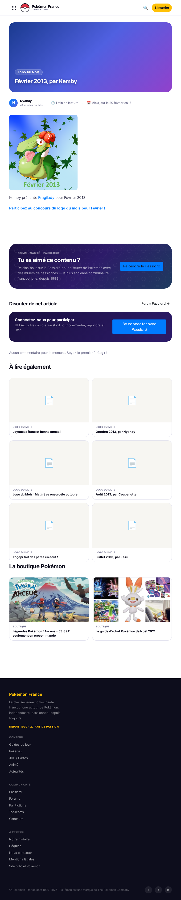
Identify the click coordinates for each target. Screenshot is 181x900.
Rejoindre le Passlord (141, 266)
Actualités (16, 771)
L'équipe (15, 846)
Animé (13, 764)
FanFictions (17, 805)
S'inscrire (162, 7)
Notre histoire (19, 839)
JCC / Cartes (18, 758)
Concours (16, 819)
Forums (14, 798)
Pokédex (15, 751)
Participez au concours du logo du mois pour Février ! (57, 208)
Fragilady (46, 197)
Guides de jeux (20, 744)
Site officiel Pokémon (24, 866)
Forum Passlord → (156, 303)
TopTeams (16, 812)
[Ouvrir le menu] (14, 7)
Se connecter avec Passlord (139, 326)
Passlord (15, 792)
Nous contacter (20, 853)
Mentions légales (21, 859)
